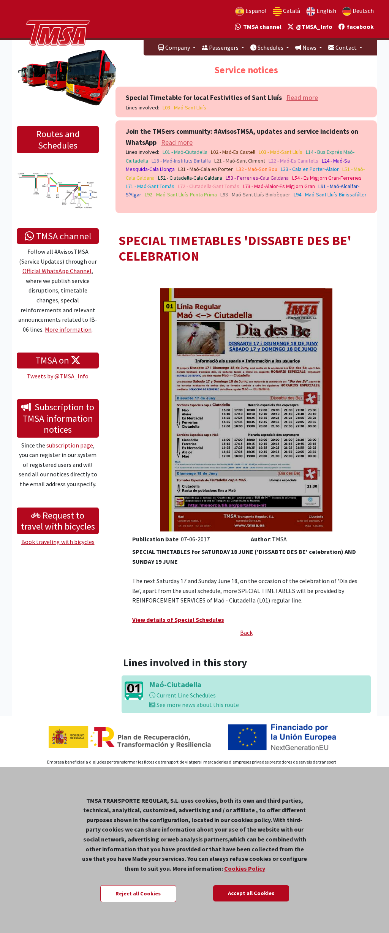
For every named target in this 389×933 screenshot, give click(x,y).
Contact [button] (346, 47)
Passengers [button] (224, 47)
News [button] (309, 47)
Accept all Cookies (251, 893)
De (362, 10)
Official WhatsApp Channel (57, 271)
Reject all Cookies (138, 893)
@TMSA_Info (313, 26)
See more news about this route (197, 704)
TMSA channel (261, 26)
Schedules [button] (270, 47)
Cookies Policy (244, 868)
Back (246, 632)
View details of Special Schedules (178, 619)
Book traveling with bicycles (58, 542)
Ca (291, 10)
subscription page (69, 445)
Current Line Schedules (185, 695)
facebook (359, 26)
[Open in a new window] (246, 409)
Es (255, 10)
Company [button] (177, 47)
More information (68, 329)
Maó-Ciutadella (175, 684)
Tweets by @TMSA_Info (58, 376)
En (325, 10)
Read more (302, 97)
